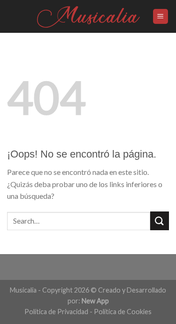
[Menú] (160, 16)
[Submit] (159, 220)
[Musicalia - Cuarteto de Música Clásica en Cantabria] (88, 16)
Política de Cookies (123, 312)
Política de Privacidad (56, 312)
